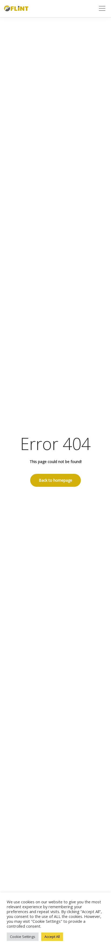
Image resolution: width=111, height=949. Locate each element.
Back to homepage (55, 480)
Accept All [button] (52, 936)
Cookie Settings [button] (22, 936)
